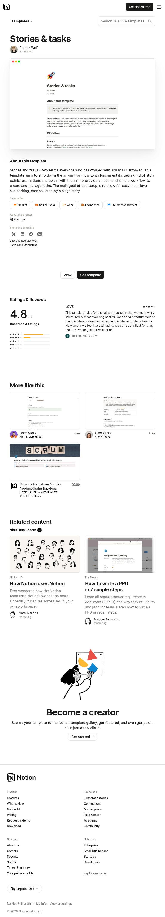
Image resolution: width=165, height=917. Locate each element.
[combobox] (126, 21)
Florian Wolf (29, 48)
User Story (28, 433)
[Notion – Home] (7, 7)
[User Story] (45, 410)
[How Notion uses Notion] (45, 554)
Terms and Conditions (23, 244)
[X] (14, 234)
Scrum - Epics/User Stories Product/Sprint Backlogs (40, 486)
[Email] (40, 234)
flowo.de (19, 219)
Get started (82, 737)
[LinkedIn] (22, 234)
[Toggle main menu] (159, 7)
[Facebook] (31, 234)
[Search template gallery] (150, 21)
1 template (26, 51)
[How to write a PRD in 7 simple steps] (120, 554)
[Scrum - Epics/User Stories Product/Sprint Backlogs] (45, 462)
